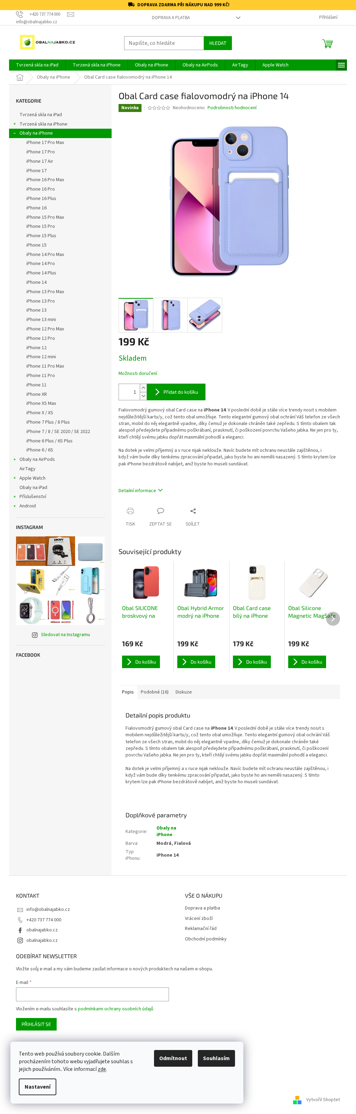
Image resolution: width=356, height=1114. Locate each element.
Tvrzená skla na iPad (40, 114)
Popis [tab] (128, 692)
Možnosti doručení (138, 373)
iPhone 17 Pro (40, 152)
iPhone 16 (36, 208)
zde (102, 1069)
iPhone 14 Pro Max (45, 254)
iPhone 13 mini (41, 319)
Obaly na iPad (33, 487)
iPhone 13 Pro (40, 301)
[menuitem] (37, 65)
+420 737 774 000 (43, 919)
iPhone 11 (36, 385)
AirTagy (27, 468)
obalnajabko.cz (42, 930)
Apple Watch (32, 478)
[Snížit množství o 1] (143, 396)
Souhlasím (216, 1058)
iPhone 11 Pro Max (45, 366)
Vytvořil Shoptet (323, 1099)
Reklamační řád (201, 928)
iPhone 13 (36, 310)
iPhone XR (36, 394)
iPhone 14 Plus (41, 273)
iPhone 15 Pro (40, 226)
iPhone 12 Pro (40, 338)
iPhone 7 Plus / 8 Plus (48, 422)
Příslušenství (32, 496)
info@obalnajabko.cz (48, 909)
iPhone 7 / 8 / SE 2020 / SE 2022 (58, 431)
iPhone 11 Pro (40, 375)
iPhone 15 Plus (41, 235)
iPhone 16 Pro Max (45, 179)
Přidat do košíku (180, 392)
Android (27, 506)
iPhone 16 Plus (41, 198)
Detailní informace (137, 490)
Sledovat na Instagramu (65, 634)
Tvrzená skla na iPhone (43, 124)
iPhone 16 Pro (40, 189)
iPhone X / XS (39, 412)
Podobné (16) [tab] (155, 692)
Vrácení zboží (199, 918)
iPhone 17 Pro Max (45, 142)
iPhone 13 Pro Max (45, 291)
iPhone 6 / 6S (39, 450)
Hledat (217, 43)
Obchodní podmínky (206, 939)
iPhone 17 (36, 170)
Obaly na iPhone (36, 133)
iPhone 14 (36, 282)
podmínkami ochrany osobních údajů (115, 1008)
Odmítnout (173, 1058)
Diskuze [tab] (184, 692)
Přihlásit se (36, 1024)
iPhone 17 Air (39, 161)
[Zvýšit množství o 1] (143, 388)
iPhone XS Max (41, 403)
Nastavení (37, 1087)
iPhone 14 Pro (40, 263)
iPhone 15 (36, 245)
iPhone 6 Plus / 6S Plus (49, 441)
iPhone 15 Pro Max (45, 217)
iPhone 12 (36, 347)
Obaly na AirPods (37, 459)
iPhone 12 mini (41, 356)
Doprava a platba (171, 18)
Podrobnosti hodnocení (232, 108)
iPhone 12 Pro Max (45, 329)
